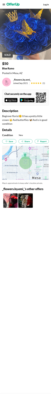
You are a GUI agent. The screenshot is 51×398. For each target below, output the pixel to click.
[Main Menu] (3, 4)
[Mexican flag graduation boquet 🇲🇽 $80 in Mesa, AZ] (25, 200)
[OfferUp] (13, 4)
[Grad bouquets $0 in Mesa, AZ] (10, 200)
